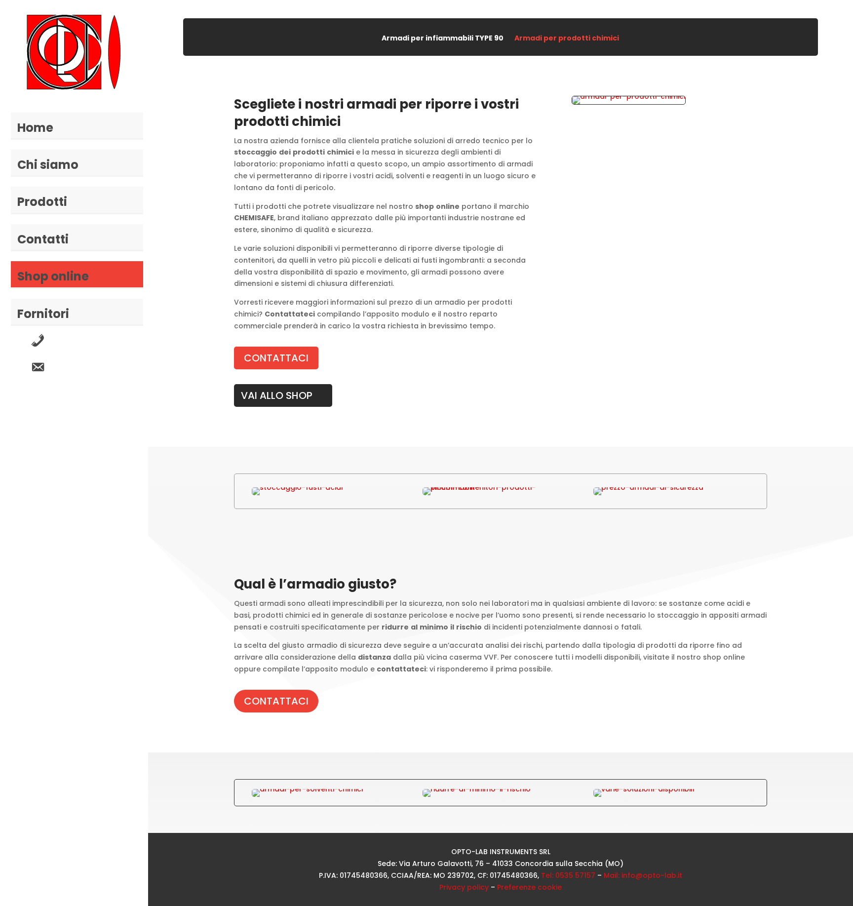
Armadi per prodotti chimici (566, 39)
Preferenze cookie (529, 887)
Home (35, 127)
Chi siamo (47, 165)
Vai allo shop (276, 395)
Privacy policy (464, 887)
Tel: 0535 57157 (568, 875)
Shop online (53, 276)
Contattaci (276, 358)
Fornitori (43, 314)
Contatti (43, 239)
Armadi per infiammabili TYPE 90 (443, 39)
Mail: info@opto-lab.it (643, 875)
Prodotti (42, 202)
